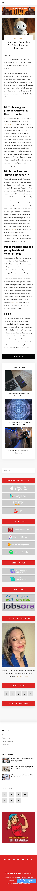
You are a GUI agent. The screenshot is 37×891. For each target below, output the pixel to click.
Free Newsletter (7, 738)
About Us (5, 735)
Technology (18, 38)
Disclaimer (10, 883)
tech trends (14, 302)
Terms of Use (26, 883)
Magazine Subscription (8, 741)
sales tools (12, 229)
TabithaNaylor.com (21, 676)
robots (28, 206)
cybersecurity (8, 124)
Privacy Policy (18, 883)
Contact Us (5, 744)
